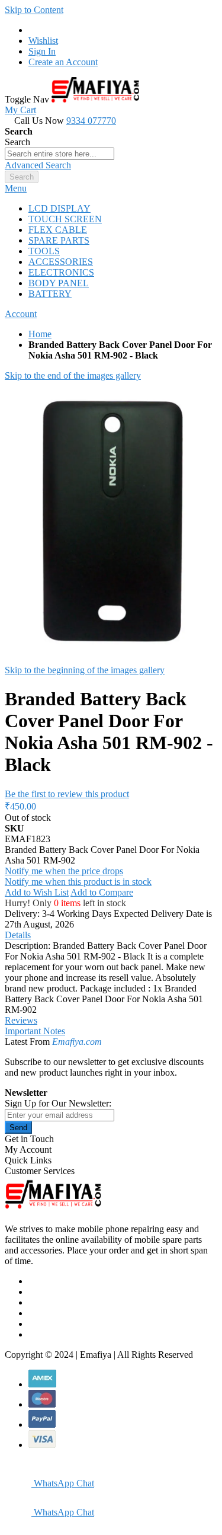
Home (40, 334)
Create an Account (63, 62)
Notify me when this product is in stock (78, 882)
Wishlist (43, 41)
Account (21, 314)
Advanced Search (38, 165)
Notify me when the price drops (64, 871)
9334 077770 (91, 121)
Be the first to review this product (67, 794)
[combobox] (59, 154)
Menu (16, 188)
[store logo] (95, 99)
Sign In (42, 51)
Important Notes (35, 1031)
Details (18, 935)
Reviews (21, 1020)
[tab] (111, 188)
